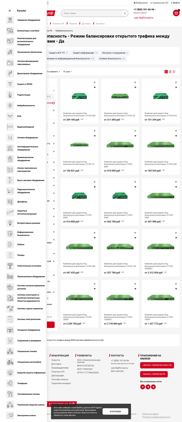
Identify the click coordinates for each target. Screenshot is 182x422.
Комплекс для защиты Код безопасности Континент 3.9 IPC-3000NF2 (159, 266)
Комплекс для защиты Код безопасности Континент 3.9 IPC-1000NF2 (118, 317)
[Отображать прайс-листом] (174, 71)
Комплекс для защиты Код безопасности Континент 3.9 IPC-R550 (77, 215)
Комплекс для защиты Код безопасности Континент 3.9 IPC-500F (159, 215)
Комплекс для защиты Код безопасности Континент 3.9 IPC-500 (79, 265)
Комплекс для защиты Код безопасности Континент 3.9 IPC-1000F (159, 317)
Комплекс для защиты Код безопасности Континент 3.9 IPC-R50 (79, 114)
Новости (73, 24)
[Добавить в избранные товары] (94, 87)
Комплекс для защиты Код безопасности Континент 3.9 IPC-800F (118, 164)
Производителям (59, 368)
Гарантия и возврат (61, 383)
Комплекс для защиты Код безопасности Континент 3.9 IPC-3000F (77, 317)
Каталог (21, 10)
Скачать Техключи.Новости (157, 365)
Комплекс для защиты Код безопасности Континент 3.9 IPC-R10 (161, 114)
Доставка (86, 24)
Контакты (100, 24)
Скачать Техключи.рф (154, 374)
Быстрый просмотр (79, 96)
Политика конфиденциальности (156, 417)
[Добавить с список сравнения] (94, 82)
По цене (66, 72)
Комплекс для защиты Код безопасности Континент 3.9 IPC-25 (119, 114)
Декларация (57, 375)
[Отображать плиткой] (166, 71)
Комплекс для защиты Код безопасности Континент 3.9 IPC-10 (78, 163)
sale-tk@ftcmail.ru (143, 17)
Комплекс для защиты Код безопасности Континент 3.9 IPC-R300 (118, 215)
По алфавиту (52, 72)
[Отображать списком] (170, 71)
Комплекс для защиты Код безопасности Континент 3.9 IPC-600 (161, 163)
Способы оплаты (59, 379)
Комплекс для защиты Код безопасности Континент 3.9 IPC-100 (120, 265)
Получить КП (58, 24)
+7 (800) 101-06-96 (144, 11)
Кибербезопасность (64, 31)
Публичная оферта (150, 414)
